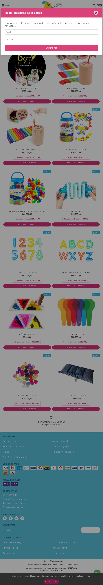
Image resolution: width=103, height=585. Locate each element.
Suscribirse (51, 48)
